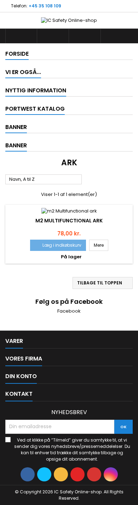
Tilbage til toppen (103, 283)
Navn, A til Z (43, 179)
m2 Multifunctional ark (69, 220)
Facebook (69, 311)
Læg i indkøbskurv (58, 245)
